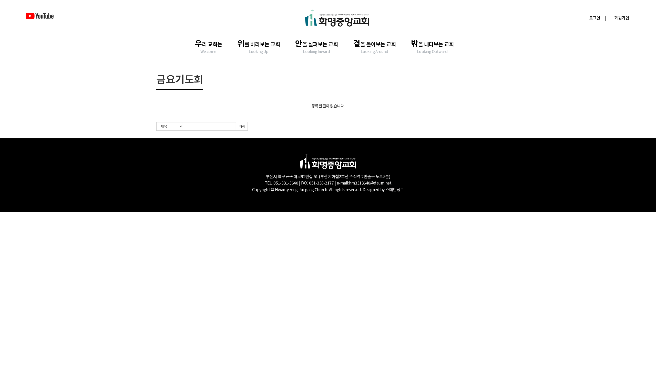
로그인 (594, 18)
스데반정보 (394, 189)
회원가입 (621, 18)
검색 (241, 126)
